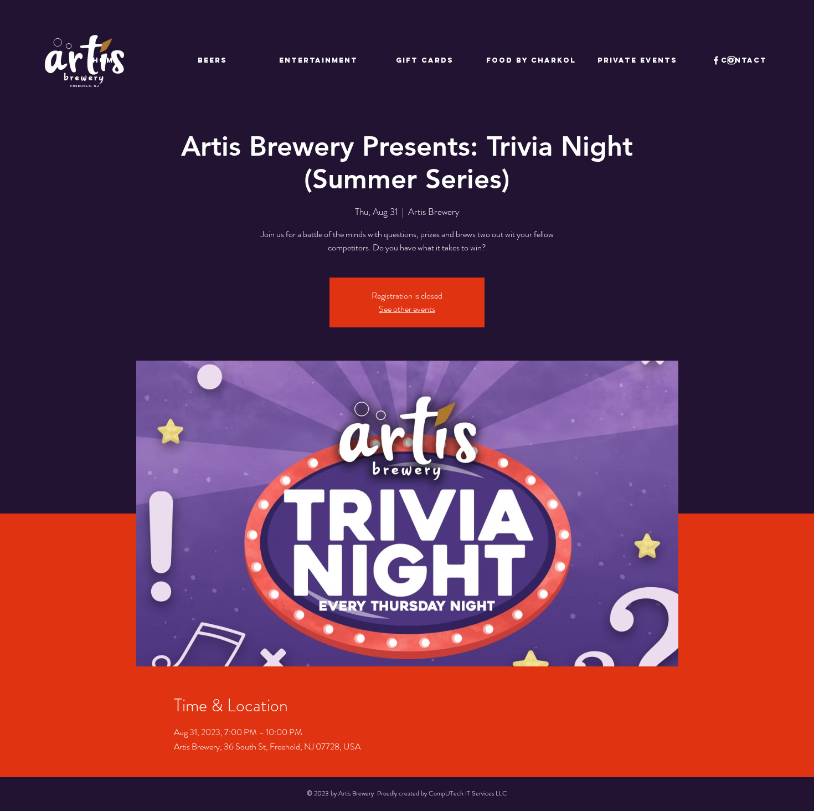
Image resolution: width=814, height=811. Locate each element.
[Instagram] (731, 60)
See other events (407, 308)
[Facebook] (716, 60)
